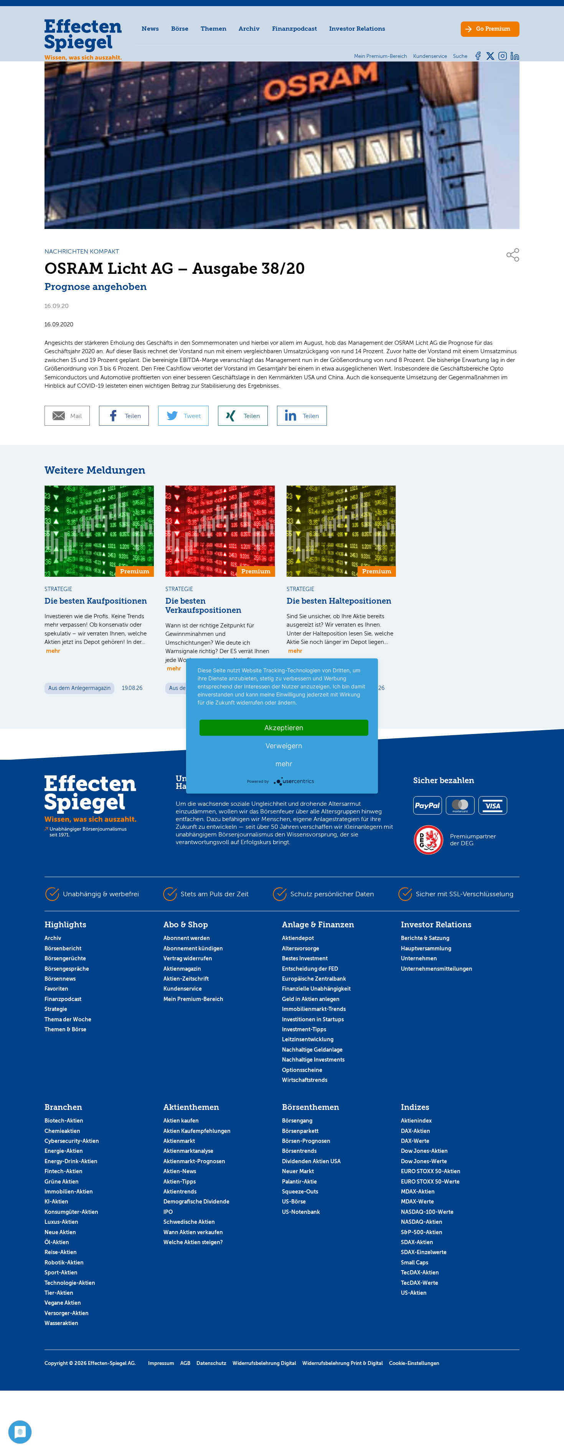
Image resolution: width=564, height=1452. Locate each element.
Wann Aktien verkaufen (193, 1232)
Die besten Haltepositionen (339, 601)
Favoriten (56, 989)
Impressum (161, 1363)
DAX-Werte (415, 1141)
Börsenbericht (63, 948)
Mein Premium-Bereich (193, 999)
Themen (213, 28)
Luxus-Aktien (61, 1222)
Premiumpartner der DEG (473, 840)
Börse (179, 28)
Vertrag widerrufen (187, 958)
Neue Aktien (60, 1232)
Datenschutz (211, 1363)
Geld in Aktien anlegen (311, 999)
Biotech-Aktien (64, 1121)
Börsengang (297, 1121)
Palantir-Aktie (299, 1182)
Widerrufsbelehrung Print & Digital (342, 1363)
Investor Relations (357, 28)
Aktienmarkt (179, 1141)
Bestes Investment (305, 958)
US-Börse (294, 1201)
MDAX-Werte (417, 1201)
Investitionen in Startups (313, 1019)
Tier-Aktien (59, 1293)
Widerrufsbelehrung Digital (264, 1363)
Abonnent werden (186, 938)
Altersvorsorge (300, 948)
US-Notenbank (301, 1212)
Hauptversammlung (426, 948)
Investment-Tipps (304, 1029)
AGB (185, 1363)
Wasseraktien (61, 1323)
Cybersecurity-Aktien (72, 1141)
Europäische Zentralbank (314, 979)
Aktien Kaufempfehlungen (197, 1131)
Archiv (249, 28)
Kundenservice (182, 989)
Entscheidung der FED (310, 969)
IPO (168, 1212)
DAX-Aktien (415, 1131)
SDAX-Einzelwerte (424, 1252)
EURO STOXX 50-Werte (430, 1182)
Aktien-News (179, 1171)
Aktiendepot (298, 938)
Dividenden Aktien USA (311, 1161)
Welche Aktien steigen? (193, 1242)
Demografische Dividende (196, 1201)
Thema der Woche (68, 1019)
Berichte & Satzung (425, 938)
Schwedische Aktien (189, 1222)
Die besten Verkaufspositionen (203, 606)
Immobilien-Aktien (69, 1192)
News (150, 28)
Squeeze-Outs (300, 1192)
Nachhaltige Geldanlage (312, 1050)
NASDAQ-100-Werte (427, 1212)
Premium (493, 29)
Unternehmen (419, 958)
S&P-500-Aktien (421, 1232)
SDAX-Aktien (417, 1242)
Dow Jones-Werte (424, 1161)
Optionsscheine (302, 1070)
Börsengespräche (67, 969)
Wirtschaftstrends (304, 1080)
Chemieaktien (62, 1131)
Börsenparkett (300, 1131)
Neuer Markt (298, 1171)
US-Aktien (414, 1293)
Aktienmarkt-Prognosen (194, 1161)
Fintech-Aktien (63, 1171)
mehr (53, 650)
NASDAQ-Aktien (421, 1222)
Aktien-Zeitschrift (186, 979)
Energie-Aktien (64, 1151)
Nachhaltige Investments (313, 1060)
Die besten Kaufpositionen (96, 601)
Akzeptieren (283, 728)
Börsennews (60, 979)
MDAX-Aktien (418, 1192)
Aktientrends (179, 1192)
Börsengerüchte (65, 958)
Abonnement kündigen (193, 948)
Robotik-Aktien (64, 1262)
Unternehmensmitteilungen (436, 969)
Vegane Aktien (63, 1303)
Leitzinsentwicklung (307, 1039)
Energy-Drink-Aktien (71, 1161)
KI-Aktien (56, 1201)
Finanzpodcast (294, 28)
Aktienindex (416, 1121)
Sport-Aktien (61, 1272)
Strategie (56, 1009)
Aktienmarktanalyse (188, 1151)
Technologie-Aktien (70, 1283)
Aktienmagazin (182, 969)
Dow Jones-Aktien (424, 1151)
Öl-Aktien (57, 1242)
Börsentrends (299, 1151)
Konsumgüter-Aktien (71, 1212)
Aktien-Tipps (179, 1182)
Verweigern (284, 746)
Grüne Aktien (62, 1182)
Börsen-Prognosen (306, 1141)
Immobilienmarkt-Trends (314, 1009)
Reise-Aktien (61, 1252)
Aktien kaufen (181, 1121)
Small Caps (414, 1262)
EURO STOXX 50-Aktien (430, 1171)
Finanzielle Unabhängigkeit (316, 989)
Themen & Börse (65, 1029)
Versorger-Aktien (67, 1313)
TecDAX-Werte (419, 1283)
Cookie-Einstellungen (414, 1363)
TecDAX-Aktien (420, 1272)
